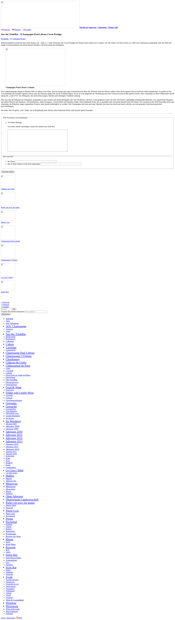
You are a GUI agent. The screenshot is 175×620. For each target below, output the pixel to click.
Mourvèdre (10, 489)
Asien (8, 331)
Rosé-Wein (11, 544)
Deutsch (17, 30)
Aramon (9, 329)
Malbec (10, 475)
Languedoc (11, 467)
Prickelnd (11, 521)
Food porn (10, 390)
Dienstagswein (12, 382)
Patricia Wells (11, 505)
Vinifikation (10, 591)
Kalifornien (10, 456)
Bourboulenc (10, 339)
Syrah (9, 577)
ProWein (9, 525)
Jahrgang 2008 (12, 426)
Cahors (10, 344)
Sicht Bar (11, 567)
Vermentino (10, 589)
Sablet (8, 552)
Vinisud (9, 593)
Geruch (9, 398)
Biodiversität (10, 337)
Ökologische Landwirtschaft (22, 499)
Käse (8, 458)
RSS (20, 618)
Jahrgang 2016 (12, 449)
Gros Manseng (11, 411)
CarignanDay (11, 350)
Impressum (11, 618)
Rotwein (10, 547)
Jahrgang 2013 (14, 441)
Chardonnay (13, 359)
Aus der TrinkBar (16, 334)
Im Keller (10, 418)
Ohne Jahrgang (14, 496)
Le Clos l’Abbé (7, 278)
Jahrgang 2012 (14, 438)
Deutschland (10, 377)
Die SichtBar (11, 380)
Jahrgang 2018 (11, 454)
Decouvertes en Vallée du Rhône (18, 375)
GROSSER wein (12, 413)
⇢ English (5, 307)
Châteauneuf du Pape (18, 365)
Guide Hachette (13, 416)
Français (6, 30)
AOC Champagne (16, 326)
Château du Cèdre (8, 189)
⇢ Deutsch (5, 305)
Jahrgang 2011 (14, 434)
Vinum (8, 595)
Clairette (9, 373)
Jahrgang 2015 (12, 447)
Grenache (11, 406)
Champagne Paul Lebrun (10, 241)
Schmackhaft (11, 560)
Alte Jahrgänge (12, 323)
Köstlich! (9, 463)
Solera (8, 570)
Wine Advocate (13, 609)
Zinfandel (9, 614)
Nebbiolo (9, 494)
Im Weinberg (13, 421)
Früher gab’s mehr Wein (20, 392)
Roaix (8, 542)
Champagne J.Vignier (9, 260)
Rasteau (9, 529)
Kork (8, 461)
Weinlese (11, 603)
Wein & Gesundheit (15, 600)
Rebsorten (10, 531)
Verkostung (10, 586)
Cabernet (10, 341)
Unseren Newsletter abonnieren (13, 312)
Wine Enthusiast (12, 611)
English (28, 30)
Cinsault (9, 370)
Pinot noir (10, 513)
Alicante (9, 318)
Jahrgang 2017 (11, 452)
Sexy (8, 563)
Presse (9, 518)
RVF (7, 550)
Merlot (9, 478)
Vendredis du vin (12, 584)
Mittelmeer (10, 486)
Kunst (8, 465)
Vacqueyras (10, 582)
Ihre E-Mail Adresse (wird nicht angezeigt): (24, 164)
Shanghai (9, 565)
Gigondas (11, 403)
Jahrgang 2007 (11, 424)
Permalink (5, 39)
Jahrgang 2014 (12, 444)
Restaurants (11, 534)
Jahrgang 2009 (12, 429)
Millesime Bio (11, 481)
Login (3, 618)
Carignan (11, 347)
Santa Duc (5, 292)
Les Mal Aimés (11, 473)
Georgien (9, 395)
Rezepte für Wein (13, 536)
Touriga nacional (12, 580)
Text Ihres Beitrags (15, 122)
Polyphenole (10, 516)
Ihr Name (11, 161)
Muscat (8, 491)
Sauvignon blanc (13, 557)
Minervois (12, 483)
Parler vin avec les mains (10, 207)
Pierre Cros (5, 222)
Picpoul (9, 508)
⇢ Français (5, 302)
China (8, 368)
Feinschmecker (11, 385)
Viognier (9, 597)
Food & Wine (13, 387)
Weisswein (12, 606)
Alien (8, 321)
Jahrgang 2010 (14, 431)
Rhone (9, 539)
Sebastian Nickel (19, 39)
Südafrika (9, 572)
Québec (9, 527)
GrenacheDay (11, 409)
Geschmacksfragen (14, 400)
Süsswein (9, 574)
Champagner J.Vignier (19, 356)
